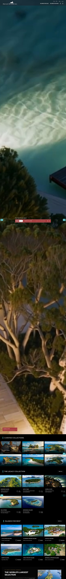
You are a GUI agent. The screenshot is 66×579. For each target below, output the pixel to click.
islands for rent (54, 3)
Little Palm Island (7, 538)
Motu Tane (48, 489)
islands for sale (44, 3)
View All (60, 471)
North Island (5, 557)
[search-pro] (48, 221)
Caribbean (3, 491)
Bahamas (7, 490)
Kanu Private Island (28, 557)
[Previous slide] (2, 454)
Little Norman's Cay (6, 489)
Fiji (45, 511)
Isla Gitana (26, 510)
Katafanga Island (50, 510)
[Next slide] (64, 454)
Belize (24, 540)
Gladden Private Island (29, 538)
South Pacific (54, 490)
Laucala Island (49, 538)
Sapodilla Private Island (52, 557)
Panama (24, 511)
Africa (7, 559)
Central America (29, 511)
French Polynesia (48, 490)
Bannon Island (27, 489)
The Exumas (3, 490)
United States (28, 490)
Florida (24, 490)
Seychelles (4, 559)
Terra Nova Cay (5, 510)
